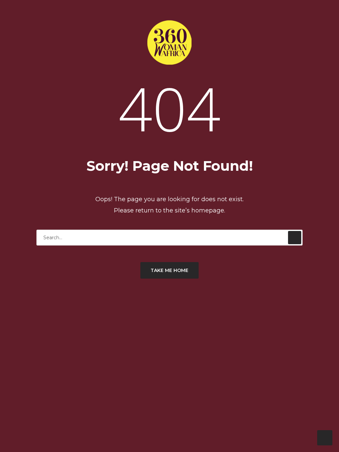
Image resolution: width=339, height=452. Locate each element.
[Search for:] (169, 237)
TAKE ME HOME (169, 270)
